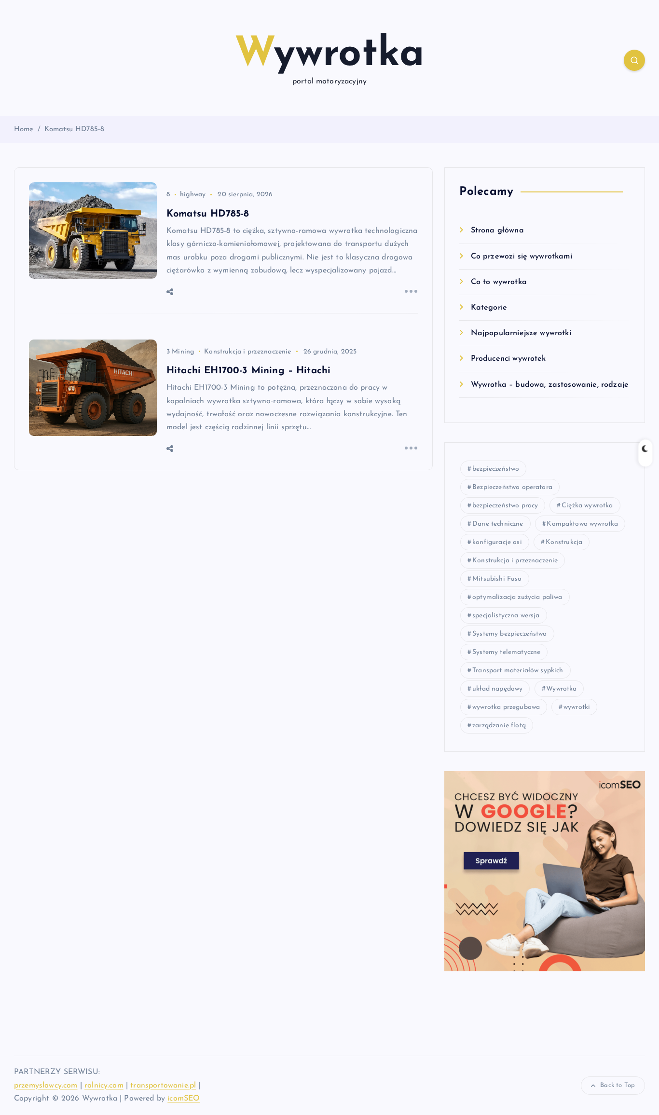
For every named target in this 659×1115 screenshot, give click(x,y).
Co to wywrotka (498, 282)
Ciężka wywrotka (587, 505)
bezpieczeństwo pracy (505, 505)
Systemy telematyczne (506, 652)
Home (24, 129)
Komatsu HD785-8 (74, 129)
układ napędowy (497, 689)
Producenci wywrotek (508, 359)
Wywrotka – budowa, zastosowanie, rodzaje (550, 385)
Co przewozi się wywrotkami (521, 256)
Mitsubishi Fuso (497, 579)
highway (193, 194)
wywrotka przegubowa (506, 707)
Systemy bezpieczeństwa (509, 634)
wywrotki (576, 707)
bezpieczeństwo (495, 469)
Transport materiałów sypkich (517, 670)
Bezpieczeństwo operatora (512, 487)
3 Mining (180, 351)
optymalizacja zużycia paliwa (517, 597)
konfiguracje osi (497, 542)
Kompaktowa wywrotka (582, 524)
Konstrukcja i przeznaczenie (247, 351)
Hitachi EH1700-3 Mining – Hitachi (248, 371)
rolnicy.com (104, 1085)
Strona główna (497, 230)
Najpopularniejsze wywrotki (521, 333)
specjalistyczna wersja (506, 615)
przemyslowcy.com (46, 1085)
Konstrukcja (564, 542)
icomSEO (183, 1098)
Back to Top (617, 1085)
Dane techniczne (497, 524)
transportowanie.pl (163, 1085)
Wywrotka (561, 689)
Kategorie (489, 308)
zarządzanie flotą (499, 725)
